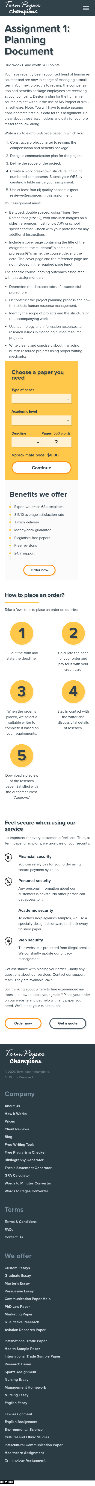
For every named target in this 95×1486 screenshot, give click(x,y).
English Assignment (21, 1421)
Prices (10, 1121)
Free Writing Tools (20, 1144)
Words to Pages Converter (26, 1191)
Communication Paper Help (27, 1299)
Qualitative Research (22, 1322)
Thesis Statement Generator (28, 1168)
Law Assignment (18, 1414)
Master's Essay (17, 1283)
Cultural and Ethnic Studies (27, 1437)
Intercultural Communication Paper (34, 1445)
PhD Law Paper (17, 1306)
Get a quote (67, 1023)
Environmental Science (24, 1429)
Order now (39, 570)
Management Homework (25, 1387)
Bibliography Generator (24, 1160)
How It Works (16, 1114)
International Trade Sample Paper (32, 1356)
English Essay (16, 1403)
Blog (8, 1137)
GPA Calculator (17, 1175)
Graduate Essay (18, 1275)
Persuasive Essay (19, 1291)
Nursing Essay (16, 1379)
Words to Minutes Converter (28, 1183)
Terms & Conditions (21, 1221)
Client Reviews (17, 1129)
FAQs (9, 1229)
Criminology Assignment (25, 1460)
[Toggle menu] (85, 8)
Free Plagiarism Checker (25, 1152)
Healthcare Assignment (24, 1453)
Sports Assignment (20, 1372)
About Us (12, 1106)
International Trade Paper (26, 1341)
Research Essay (18, 1364)
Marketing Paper (19, 1314)
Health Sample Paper (22, 1349)
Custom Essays (17, 1268)
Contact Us (14, 1237)
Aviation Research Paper (25, 1330)
